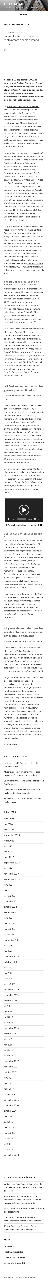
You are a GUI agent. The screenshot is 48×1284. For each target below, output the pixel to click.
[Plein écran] (39, 519)
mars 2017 (9, 1089)
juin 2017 (8, 1078)
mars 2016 (9, 1127)
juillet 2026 (9, 818)
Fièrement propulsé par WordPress (19, 1277)
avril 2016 (8, 1122)
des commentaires (14, 1257)
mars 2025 (9, 857)
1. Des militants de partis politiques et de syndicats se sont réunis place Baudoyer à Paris (21, 525)
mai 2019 (8, 1011)
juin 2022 (8, 918)
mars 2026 (9, 830)
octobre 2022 (10, 907)
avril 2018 (8, 1050)
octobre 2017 (10, 1072)
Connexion (9, 1246)
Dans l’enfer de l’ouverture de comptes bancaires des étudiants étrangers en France (24, 1187)
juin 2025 (8, 846)
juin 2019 (8, 1006)
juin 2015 (8, 1144)
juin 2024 (8, 868)
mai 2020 (8, 973)
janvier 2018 (9, 1056)
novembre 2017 (11, 1067)
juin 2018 (8, 1039)
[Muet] (35, 519)
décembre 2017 (11, 1061)
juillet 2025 (9, 841)
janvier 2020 (9, 984)
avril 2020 (8, 978)
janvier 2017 (9, 1094)
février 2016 (9, 1133)
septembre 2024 (12, 863)
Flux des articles (13, 1252)
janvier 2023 (9, 896)
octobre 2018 (10, 1034)
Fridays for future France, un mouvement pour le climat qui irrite (22, 40)
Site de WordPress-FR (14, 1263)
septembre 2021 (11, 940)
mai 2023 (8, 890)
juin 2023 (8, 885)
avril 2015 (8, 1149)
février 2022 (9, 929)
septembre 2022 (12, 912)
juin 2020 (8, 967)
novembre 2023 (11, 874)
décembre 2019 (11, 989)
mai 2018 (8, 1045)
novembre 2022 (11, 901)
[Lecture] (8, 519)
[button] (24, 510)
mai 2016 (8, 1116)
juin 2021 (8, 945)
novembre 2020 (11, 956)
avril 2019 (8, 1017)
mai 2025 (8, 852)
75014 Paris (9, 1208)
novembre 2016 (11, 1105)
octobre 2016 (10, 1111)
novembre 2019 (11, 995)
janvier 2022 (9, 934)
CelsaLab (14, 4)
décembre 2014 (11, 1155)
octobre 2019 (10, 1001)
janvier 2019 (9, 1022)
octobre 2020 (10, 962)
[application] (24, 510)
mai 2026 (8, 824)
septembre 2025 (12, 835)
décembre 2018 (11, 1028)
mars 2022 (9, 923)
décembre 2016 (11, 1100)
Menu (25, 14)
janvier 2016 (9, 1138)
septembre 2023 (12, 879)
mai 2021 (8, 951)
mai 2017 (8, 1083)
